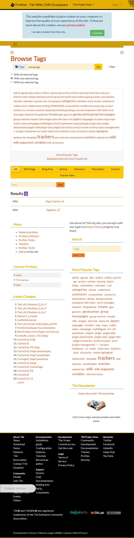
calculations (107, 96)
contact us (19, 110)
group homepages (102, 114)
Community (19, 473)
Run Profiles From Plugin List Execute (38, 331)
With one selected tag (26, 78)
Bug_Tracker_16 (55, 201)
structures (82, 131)
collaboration (20, 106)
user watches (61, 137)
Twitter (107, 440)
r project (20, 131)
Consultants (42, 492)
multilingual (45, 123)
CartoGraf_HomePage (30, 366)
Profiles (85, 455)
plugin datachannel (82, 336)
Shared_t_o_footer (27, 316)
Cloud (78, 158)
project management (107, 127)
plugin (85, 123)
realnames (30, 131)
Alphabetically (55, 158)
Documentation (44, 437)
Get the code (65, 448)
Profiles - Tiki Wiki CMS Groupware (41, 5)
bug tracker (94, 96)
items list (68, 119)
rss (38, 131)
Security (85, 459)
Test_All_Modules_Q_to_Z (31, 304)
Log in (115, 4)
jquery (77, 119)
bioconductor (102, 93)
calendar (17, 101)
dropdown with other (96, 110)
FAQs (39, 488)
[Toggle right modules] (122, 52)
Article (63, 169)
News (16, 440)
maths (16, 123)
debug (63, 110)
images (48, 119)
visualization (76, 137)
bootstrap (51, 96)
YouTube (108, 455)
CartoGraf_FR (25, 370)
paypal (77, 123)
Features (18, 451)
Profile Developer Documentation (36, 327)
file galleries (41, 114)
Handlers (24, 243)
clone (90, 101)
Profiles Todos (27, 239)
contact (109, 106)
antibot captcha (50, 93)
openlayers (67, 123)
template (32, 137)
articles (75, 92)
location (98, 119)
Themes (85, 451)
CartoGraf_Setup (26, 362)
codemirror (108, 101)
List (85, 158)
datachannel (52, 110)
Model (17, 476)
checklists (82, 101)
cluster (97, 101)
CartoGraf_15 (25, 378)
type (18, 284)
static (44, 131)
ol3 (55, 123)
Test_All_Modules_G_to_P (31, 308)
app (60, 93)
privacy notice (76, 25)
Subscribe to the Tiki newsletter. (96, 393)
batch (91, 92)
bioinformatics (21, 96)
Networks (108, 437)
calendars (28, 101)
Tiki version (22, 279)
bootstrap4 (63, 96)
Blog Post (47, 169)
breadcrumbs (76, 96)
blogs (32, 96)
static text (53, 131)
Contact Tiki (20, 463)
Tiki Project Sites (89, 437)
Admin (22, 251)
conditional (85, 106)
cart (45, 101)
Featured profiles (28, 232)
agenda (24, 93)
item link (57, 119)
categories (68, 101)
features (29, 114)
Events (17, 496)
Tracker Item (67, 175)
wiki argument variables (30, 142)
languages (88, 119)
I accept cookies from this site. (49, 31)
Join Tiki (18, 480)
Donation (18, 467)
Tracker (115, 169)
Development (65, 437)
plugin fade (33, 127)
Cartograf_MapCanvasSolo (32, 358)
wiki (113, 137)
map (106, 119)
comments (57, 105)
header (34, 119)
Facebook (109, 444)
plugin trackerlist (62, 127)
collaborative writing (38, 106)
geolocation (81, 114)
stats (73, 131)
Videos (17, 500)
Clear (112, 66)
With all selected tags (26, 74)
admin (16, 92)
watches (90, 137)
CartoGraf (23, 343)
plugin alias (95, 123)
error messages (105, 302)
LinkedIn (108, 448)
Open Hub (109, 451)
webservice (102, 137)
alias (31, 93)
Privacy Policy (66, 465)
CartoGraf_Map (26, 339)
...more (20, 382)
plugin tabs (46, 127)
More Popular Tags (67, 154)
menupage (33, 123)
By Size (69, 158)
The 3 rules (64, 440)
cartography (54, 101)
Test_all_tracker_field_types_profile (37, 323)
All (15, 169)
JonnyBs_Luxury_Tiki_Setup (32, 335)
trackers (45, 136)
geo (61, 114)
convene (29, 110)
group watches (21, 119)
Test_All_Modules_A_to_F (31, 312)
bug (86, 96)
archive (66, 93)
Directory (79, 169)
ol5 (59, 123)
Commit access (66, 444)
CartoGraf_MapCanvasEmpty (34, 351)
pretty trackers (81, 127)
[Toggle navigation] (15, 44)
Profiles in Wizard (29, 236)
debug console (75, 110)
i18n (41, 119)
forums (54, 114)
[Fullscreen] (131, 2)
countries (40, 110)
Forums (40, 472)
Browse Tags (28, 58)
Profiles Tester (27, 247)
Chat (38, 476)
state (18, 275)
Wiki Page (29, 169)
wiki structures (55, 142)
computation (72, 105)
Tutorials (41, 455)
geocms (68, 114)
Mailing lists (43, 484)
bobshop (40, 96)
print (93, 127)
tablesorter (19, 137)
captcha (38, 101)
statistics (64, 131)
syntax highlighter (98, 131)
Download (19, 444)
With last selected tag (26, 82)
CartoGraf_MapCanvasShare (33, 355)
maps (112, 119)
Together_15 (53, 209)
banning (84, 93)
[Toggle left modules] (12, 52)
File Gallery (98, 169)
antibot (37, 93)
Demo (16, 448)
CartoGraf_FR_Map (28, 347)
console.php (98, 106)
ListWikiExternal (26, 319)
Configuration (43, 448)
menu (24, 123)
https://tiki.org (95, 226)
